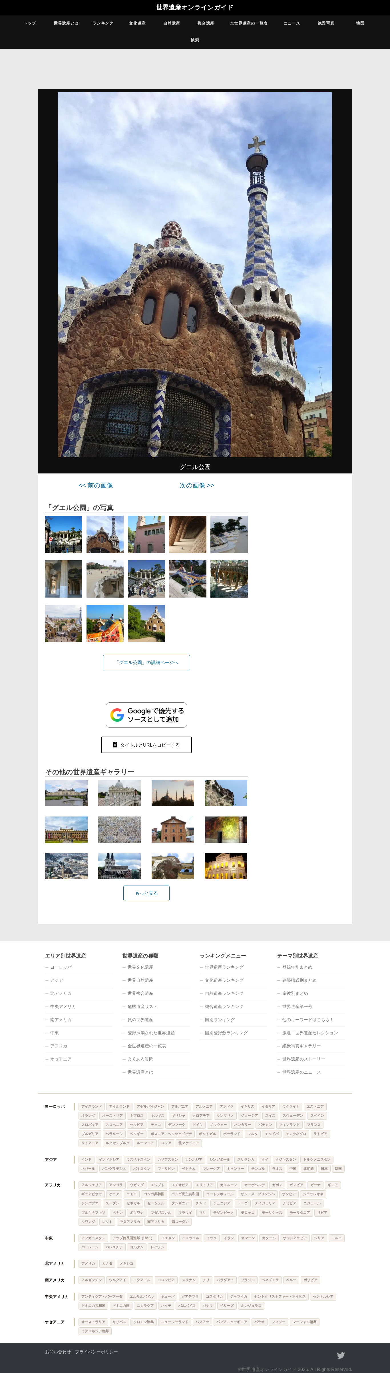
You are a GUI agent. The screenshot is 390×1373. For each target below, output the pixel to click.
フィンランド (289, 1125)
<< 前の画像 (96, 485)
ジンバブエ (89, 1203)
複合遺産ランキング (224, 1006)
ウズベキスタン (138, 1160)
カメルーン (228, 1185)
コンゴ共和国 (154, 1194)
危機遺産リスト (143, 1006)
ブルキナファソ (93, 1213)
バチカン (265, 1125)
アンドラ (227, 1106)
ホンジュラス (251, 1306)
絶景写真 (326, 23)
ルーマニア (145, 1143)
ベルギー (137, 1134)
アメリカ (88, 1263)
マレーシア (211, 1169)
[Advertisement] (303, 567)
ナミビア (289, 1203)
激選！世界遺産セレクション (310, 1032)
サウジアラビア (295, 1238)
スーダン (112, 1203)
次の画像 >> (197, 485)
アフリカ (58, 1045)
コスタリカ (214, 1297)
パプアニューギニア (231, 1322)
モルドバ (272, 1134)
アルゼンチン (91, 1280)
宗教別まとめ (295, 993)
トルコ (336, 1238)
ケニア (114, 1194)
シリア (319, 1238)
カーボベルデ (254, 1185)
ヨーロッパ (61, 967)
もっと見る (146, 893)
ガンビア (296, 1185)
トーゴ (243, 1203)
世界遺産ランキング (224, 967)
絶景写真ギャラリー (301, 1045)
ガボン (277, 1185)
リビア (322, 1213)
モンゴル (258, 1169)
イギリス (247, 1106)
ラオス (277, 1169)
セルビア (137, 1125)
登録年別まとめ (297, 967)
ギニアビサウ (91, 1194)
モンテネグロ (296, 1134)
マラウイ (185, 1213)
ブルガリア (89, 1134)
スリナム (189, 1280)
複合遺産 (206, 23)
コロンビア (166, 1280)
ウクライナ (290, 1106)
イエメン (168, 1238)
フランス (314, 1125)
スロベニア (114, 1125)
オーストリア (112, 1116)
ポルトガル (207, 1134)
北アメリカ (61, 993)
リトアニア (89, 1143)
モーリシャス (272, 1213)
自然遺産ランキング (224, 993)
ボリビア (310, 1280)
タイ (265, 1160)
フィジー (279, 1322)
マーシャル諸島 (305, 1322)
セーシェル (155, 1203)
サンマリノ (225, 1116)
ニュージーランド (174, 1322)
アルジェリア (91, 1185)
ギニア (333, 1185)
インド (86, 1160)
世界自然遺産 (140, 980)
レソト (107, 1222)
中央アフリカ (130, 1222)
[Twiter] (341, 1356)
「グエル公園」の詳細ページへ (146, 662)
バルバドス (187, 1306)
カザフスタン (168, 1160)
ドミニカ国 (121, 1306)
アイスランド (91, 1106)
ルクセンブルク (118, 1143)
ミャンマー (235, 1169)
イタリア (268, 1106)
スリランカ (245, 1160)
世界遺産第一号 (297, 1006)
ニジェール (312, 1203)
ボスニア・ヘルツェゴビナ (171, 1134)
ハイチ (166, 1306)
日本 (324, 1169)
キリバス (119, 1322)
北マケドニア (188, 1143)
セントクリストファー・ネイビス (280, 1297)
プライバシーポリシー (96, 1351)
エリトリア (204, 1185)
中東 (54, 1032)
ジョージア (249, 1116)
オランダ (88, 1116)
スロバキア (89, 1125)
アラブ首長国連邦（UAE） (133, 1238)
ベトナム (189, 1169)
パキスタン (141, 1169)
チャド (201, 1203)
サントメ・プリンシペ (258, 1194)
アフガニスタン (93, 1238)
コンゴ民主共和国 (185, 1194)
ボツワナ (137, 1213)
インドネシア (109, 1160)
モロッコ (248, 1213)
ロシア (166, 1143)
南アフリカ (155, 1222)
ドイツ (197, 1125)
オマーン (248, 1238)
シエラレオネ (313, 1194)
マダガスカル (161, 1213)
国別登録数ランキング (226, 1032)
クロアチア (201, 1116)
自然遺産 (171, 23)
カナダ (107, 1263)
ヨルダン (137, 1247)
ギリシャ (178, 1116)
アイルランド (119, 1106)
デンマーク (176, 1125)
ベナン (117, 1213)
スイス (270, 1116)
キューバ (167, 1297)
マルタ (253, 1134)
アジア (56, 980)
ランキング (103, 23)
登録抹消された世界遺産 (151, 1032)
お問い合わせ (58, 1351)
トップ (29, 23)
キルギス (157, 1116)
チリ (206, 1280)
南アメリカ (61, 1019)
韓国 (338, 1169)
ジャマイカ (238, 1297)
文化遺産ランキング (224, 980)
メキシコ (126, 1263)
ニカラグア (145, 1306)
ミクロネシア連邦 (95, 1331)
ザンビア (289, 1194)
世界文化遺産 (140, 967)
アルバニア (179, 1106)
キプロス (137, 1116)
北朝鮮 (308, 1169)
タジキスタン (286, 1160)
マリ (202, 1213)
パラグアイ (225, 1280)
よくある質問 (140, 1059)
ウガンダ (137, 1185)
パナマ (208, 1306)
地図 (360, 23)
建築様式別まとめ (299, 980)
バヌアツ (202, 1322)
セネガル (133, 1203)
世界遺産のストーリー (303, 1059)
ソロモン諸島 (143, 1322)
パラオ (259, 1322)
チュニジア (221, 1203)
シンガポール (220, 1160)
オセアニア (61, 1059)
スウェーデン (293, 1116)
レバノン (157, 1247)
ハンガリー (242, 1125)
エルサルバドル (142, 1297)
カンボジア (193, 1160)
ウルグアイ (117, 1280)
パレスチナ (114, 1247)
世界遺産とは (66, 23)
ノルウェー (218, 1125)
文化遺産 (137, 23)
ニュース (292, 23)
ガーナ (315, 1185)
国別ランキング (220, 1019)
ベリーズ (227, 1306)
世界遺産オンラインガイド (195, 7)
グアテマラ (190, 1297)
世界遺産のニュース (301, 1072)
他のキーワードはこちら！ (308, 1019)
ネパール (88, 1169)
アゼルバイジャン (150, 1106)
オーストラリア (93, 1322)
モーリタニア (300, 1213)
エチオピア (180, 1185)
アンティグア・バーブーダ (101, 1297)
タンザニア (180, 1203)
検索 (195, 40)
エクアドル (141, 1280)
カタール (269, 1238)
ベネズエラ (270, 1280)
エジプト (157, 1185)
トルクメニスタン (317, 1160)
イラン (229, 1238)
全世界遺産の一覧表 (249, 23)
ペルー (291, 1280)
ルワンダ (88, 1222)
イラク (211, 1238)
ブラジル (248, 1280)
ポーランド (231, 1134)
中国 (293, 1169)
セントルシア (323, 1297)
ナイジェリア (265, 1203)
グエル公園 (195, 467)
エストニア (315, 1106)
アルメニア (204, 1106)
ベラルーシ (114, 1134)
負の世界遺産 (140, 1019)
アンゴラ (116, 1185)
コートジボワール (220, 1194)
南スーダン (180, 1222)
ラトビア (320, 1134)
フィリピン (166, 1169)
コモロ (131, 1194)
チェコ (156, 1125)
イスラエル (190, 1238)
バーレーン (89, 1247)
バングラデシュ (114, 1169)
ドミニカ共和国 (93, 1306)
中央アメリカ (63, 1006)
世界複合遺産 (140, 993)
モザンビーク (223, 1213)
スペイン (317, 1116)
